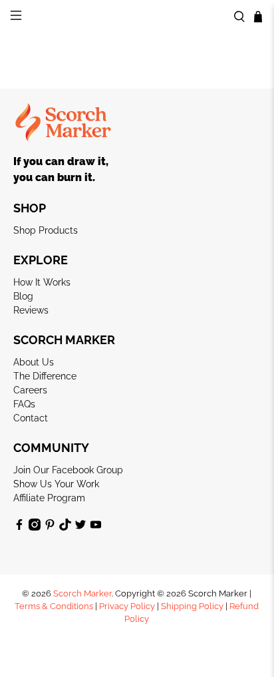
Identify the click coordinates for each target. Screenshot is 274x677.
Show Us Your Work (56, 484)
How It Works (41, 282)
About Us (33, 362)
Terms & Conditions (54, 606)
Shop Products (45, 230)
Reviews (31, 310)
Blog (23, 296)
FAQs (24, 404)
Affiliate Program (49, 498)
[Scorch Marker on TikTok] (65, 527)
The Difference (44, 376)
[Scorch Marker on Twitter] (80, 527)
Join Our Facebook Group (68, 470)
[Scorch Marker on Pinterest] (50, 527)
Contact (30, 418)
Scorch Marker (82, 593)
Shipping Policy (192, 606)
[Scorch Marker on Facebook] (19, 527)
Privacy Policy (127, 606)
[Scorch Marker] (137, 17)
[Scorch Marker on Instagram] (35, 527)
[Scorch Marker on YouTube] (96, 527)
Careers (30, 390)
